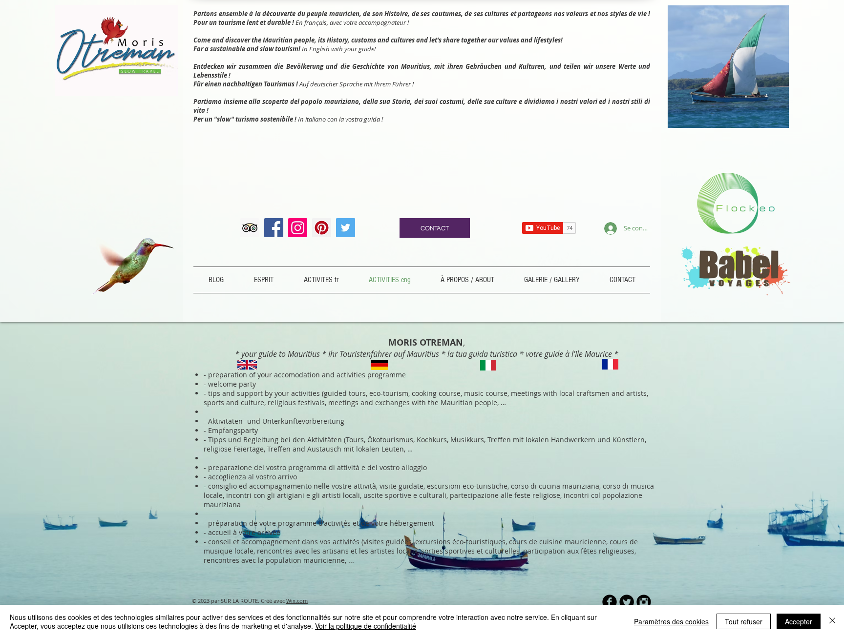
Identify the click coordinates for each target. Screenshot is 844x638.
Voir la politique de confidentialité (365, 626)
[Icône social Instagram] (297, 227)
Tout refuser (743, 621)
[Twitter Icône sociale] (345, 227)
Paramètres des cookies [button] (671, 621)
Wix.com (297, 600)
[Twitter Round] (626, 602)
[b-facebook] (609, 602)
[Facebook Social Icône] (273, 227)
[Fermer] (832, 621)
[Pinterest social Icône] (321, 227)
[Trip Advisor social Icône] (249, 227)
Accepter (798, 621)
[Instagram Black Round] (643, 602)
